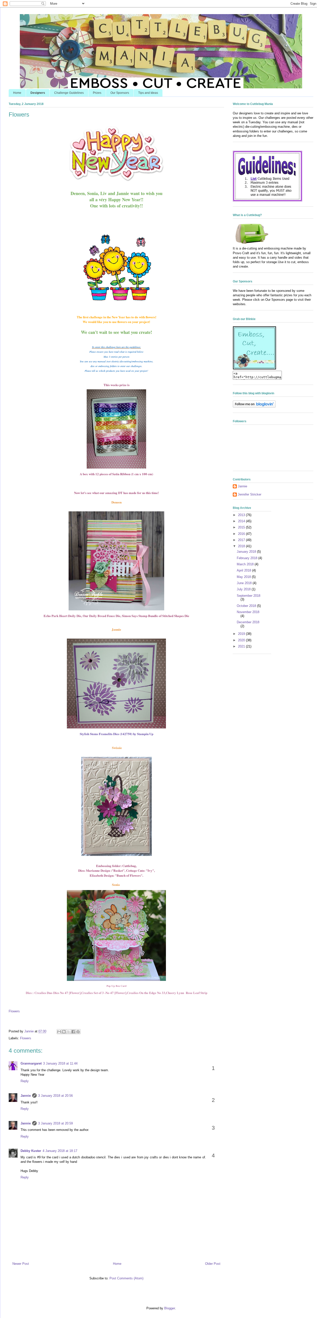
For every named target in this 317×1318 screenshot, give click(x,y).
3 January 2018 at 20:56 (55, 1095)
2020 (242, 640)
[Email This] (59, 1031)
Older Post (212, 1264)
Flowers (14, 1011)
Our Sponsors (119, 93)
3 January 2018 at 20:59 (55, 1123)
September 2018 (248, 595)
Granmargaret (31, 1063)
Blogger (169, 1308)
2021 (242, 646)
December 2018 (248, 622)
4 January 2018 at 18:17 (60, 1151)
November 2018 (248, 612)
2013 (242, 515)
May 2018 (244, 577)
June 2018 (245, 583)
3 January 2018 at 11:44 (60, 1063)
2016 (242, 534)
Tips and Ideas (148, 93)
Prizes (97, 93)
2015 (242, 527)
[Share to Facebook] (73, 1031)
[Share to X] (68, 1031)
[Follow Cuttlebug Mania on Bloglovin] (254, 406)
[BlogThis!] (63, 1031)
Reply (25, 1081)
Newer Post (20, 1264)
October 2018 (247, 606)
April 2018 (244, 570)
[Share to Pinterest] (78, 1031)
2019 (242, 634)
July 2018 (244, 589)
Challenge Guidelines (69, 93)
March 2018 (246, 564)
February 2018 (247, 558)
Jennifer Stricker (249, 494)
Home (17, 93)
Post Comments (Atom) (126, 1278)
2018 (242, 546)
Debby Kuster (31, 1151)
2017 (242, 540)
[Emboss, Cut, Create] (254, 368)
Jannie (26, 1095)
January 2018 (247, 551)
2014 (242, 521)
